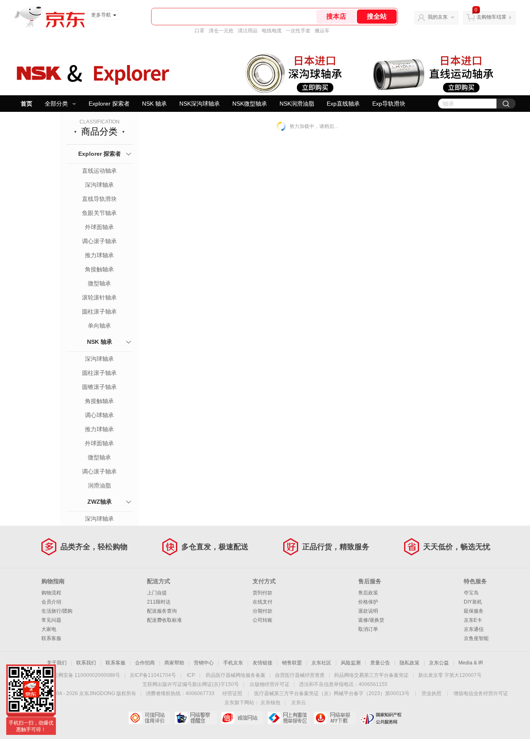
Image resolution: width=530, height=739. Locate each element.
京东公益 (439, 663)
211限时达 (159, 602)
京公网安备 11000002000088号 (84, 675)
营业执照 (431, 693)
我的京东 (438, 17)
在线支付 (262, 602)
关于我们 (57, 663)
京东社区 (321, 663)
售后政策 (368, 593)
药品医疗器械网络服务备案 (235, 675)
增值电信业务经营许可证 (480, 693)
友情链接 (262, 663)
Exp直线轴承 (343, 103)
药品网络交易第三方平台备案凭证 (371, 675)
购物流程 (51, 593)
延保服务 (474, 611)
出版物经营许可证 (269, 684)
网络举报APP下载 (334, 718)
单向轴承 (99, 325)
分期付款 (262, 611)
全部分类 (56, 103)
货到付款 (262, 593)
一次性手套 (298, 31)
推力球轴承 (99, 255)
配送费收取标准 (164, 620)
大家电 (48, 629)
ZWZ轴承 (99, 501)
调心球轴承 (99, 415)
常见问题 (51, 620)
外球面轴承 (99, 227)
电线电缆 (272, 31)
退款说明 (368, 611)
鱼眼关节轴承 (99, 213)
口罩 (200, 31)
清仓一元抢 (221, 31)
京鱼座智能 (476, 638)
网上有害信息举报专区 (288, 718)
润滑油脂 (99, 485)
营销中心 (204, 663)
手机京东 (233, 663)
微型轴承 (99, 283)
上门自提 (157, 593)
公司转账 (262, 620)
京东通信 (474, 629)
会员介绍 (51, 602)
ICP (191, 675)
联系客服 (51, 638)
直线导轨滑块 (99, 199)
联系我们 (86, 663)
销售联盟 (292, 663)
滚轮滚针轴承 (99, 297)
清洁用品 (248, 31)
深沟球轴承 (99, 184)
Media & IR (470, 663)
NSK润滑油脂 (296, 103)
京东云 (298, 702)
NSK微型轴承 (249, 103)
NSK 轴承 (154, 103)
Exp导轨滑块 (388, 103)
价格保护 (368, 602)
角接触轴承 (99, 269)
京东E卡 (473, 620)
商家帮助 (174, 663)
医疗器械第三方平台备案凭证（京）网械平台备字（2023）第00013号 (332, 693)
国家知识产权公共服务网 (381, 718)
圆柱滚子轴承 (99, 311)
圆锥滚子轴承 (99, 387)
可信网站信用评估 (149, 718)
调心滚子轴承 (99, 241)
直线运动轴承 (99, 170)
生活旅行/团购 (56, 611)
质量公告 (380, 663)
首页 (26, 103)
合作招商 (145, 663)
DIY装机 (473, 602)
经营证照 (232, 693)
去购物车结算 (491, 17)
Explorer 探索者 (109, 103)
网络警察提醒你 (195, 718)
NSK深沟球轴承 (199, 103)
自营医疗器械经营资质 (300, 675)
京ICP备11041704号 (153, 675)
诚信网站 (242, 718)
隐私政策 (409, 663)
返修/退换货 (371, 620)
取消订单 (368, 629)
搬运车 (322, 31)
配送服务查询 (162, 611)
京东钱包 (270, 702)
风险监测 (351, 663)
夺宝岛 (471, 593)
